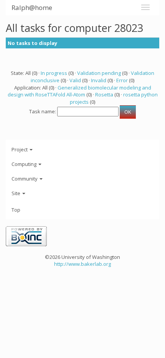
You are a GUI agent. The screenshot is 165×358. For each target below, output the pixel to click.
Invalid (98, 80)
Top (16, 209)
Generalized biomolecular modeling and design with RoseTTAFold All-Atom (79, 91)
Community (25, 178)
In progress (54, 73)
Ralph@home (32, 7)
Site (16, 193)
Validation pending (99, 73)
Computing (25, 164)
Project (20, 149)
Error (122, 80)
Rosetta (104, 94)
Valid (75, 80)
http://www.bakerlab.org (82, 263)
